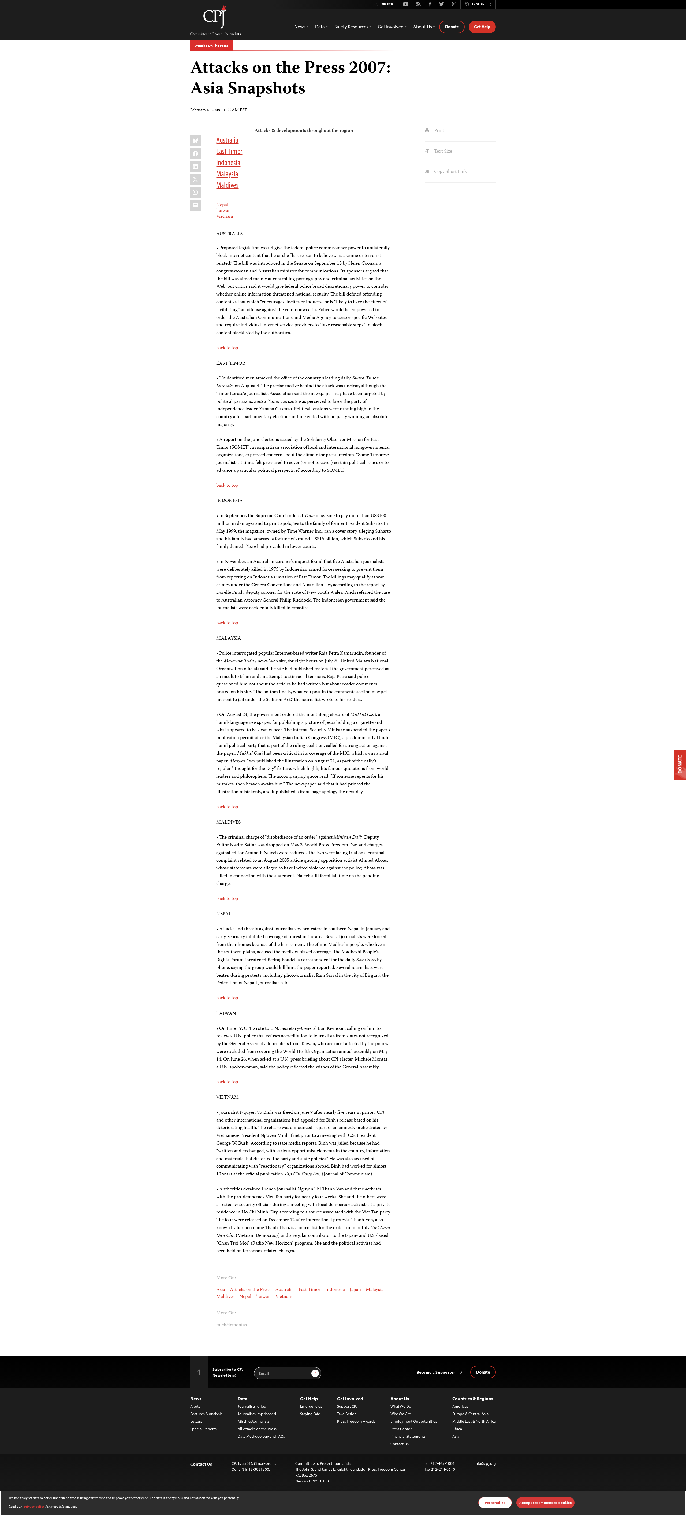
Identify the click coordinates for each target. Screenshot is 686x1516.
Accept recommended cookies (545, 1503)
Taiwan (223, 211)
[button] (490, 4)
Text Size (442, 151)
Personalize (495, 1503)
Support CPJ (347, 1406)
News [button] (299, 27)
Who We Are (400, 1413)
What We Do (400, 1406)
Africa (457, 1428)
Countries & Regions (472, 1398)
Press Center (401, 1428)
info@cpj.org (485, 1463)
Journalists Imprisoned (257, 1413)
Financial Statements (408, 1436)
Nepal (222, 205)
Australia (227, 140)
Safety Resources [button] (351, 27)
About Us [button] (422, 27)
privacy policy (34, 1507)
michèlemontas (231, 1325)
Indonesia (228, 162)
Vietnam (224, 217)
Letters (196, 1421)
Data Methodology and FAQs (261, 1436)
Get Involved (350, 1398)
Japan (355, 1290)
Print (438, 131)
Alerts (195, 1406)
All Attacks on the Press (257, 1428)
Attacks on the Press (250, 1290)
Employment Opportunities (413, 1421)
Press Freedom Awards (356, 1421)
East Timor (229, 151)
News (195, 1398)
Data (242, 1398)
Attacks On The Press (211, 45)
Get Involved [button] (391, 27)
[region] (343, 1503)
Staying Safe (310, 1413)
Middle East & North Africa (474, 1421)
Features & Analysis (206, 1413)
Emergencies (311, 1406)
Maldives (227, 185)
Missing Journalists (253, 1421)
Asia (220, 1290)
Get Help (482, 26)
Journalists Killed (252, 1406)
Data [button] (320, 27)
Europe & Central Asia (470, 1413)
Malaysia (227, 173)
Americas (460, 1406)
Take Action (346, 1413)
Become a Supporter (436, 1372)
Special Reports (203, 1428)
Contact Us (399, 1443)
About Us (399, 1398)
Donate (452, 26)
